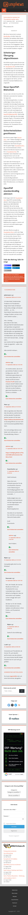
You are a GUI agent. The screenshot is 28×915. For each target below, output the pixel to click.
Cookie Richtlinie (14, 899)
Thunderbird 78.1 (19, 145)
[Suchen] (21, 691)
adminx (8, 362)
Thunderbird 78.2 (11, 152)
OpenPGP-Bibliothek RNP (10, 114)
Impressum (14, 903)
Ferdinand (20, 21)
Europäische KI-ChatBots (10, 859)
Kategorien (14, 790)
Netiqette (15, 896)
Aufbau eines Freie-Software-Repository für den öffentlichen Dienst (13, 275)
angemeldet (13, 676)
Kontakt (14, 906)
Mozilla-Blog (7, 36)
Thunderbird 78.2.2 (9, 232)
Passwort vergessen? (14, 836)
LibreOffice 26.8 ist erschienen (12, 864)
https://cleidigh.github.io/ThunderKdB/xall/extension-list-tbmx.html (15, 455)
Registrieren (14, 830)
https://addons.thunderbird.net (13, 419)
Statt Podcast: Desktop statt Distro (13, 870)
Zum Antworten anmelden (12, 356)
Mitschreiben (14, 893)
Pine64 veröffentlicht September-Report (12, 280)
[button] (7, 265)
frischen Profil (10, 382)
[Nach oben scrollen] (25, 912)
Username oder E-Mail (10, 809)
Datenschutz (14, 890)
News (6, 23)
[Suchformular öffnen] (25, 10)
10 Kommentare (15, 23)
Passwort (7, 816)
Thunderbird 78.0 (10, 66)
